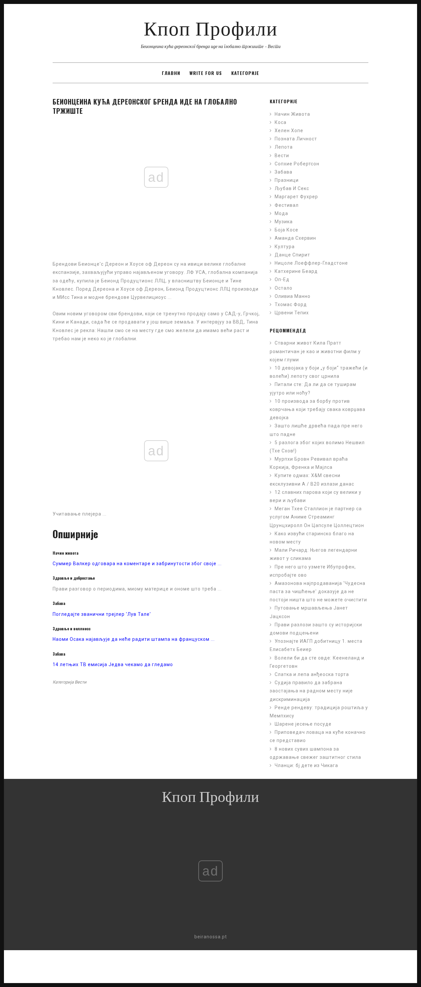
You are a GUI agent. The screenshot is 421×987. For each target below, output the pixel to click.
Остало (283, 288)
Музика (284, 221)
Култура (285, 246)
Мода (281, 213)
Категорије (245, 72)
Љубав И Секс (292, 188)
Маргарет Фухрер (296, 196)
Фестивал (287, 205)
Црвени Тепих (292, 312)
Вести (81, 682)
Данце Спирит (292, 254)
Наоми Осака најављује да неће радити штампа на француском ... (134, 639)
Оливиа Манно (292, 296)
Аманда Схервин (295, 238)
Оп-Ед (282, 279)
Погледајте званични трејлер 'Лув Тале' (102, 614)
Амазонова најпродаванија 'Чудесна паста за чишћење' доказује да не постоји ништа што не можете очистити (318, 591)
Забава (283, 172)
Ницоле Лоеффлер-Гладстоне (311, 263)
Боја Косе (286, 229)
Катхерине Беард (296, 271)
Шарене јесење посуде (303, 724)
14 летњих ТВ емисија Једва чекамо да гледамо (113, 664)
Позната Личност (296, 138)
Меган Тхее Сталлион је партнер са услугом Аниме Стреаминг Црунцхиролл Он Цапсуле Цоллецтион (317, 517)
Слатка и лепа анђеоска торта (312, 674)
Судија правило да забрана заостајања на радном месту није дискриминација (311, 691)
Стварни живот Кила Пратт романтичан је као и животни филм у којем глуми (315, 351)
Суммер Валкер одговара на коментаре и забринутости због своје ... (137, 563)
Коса (280, 122)
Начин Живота (292, 114)
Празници (287, 180)
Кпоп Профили (211, 31)
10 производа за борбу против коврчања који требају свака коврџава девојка (317, 409)
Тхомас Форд (291, 304)
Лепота (284, 147)
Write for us (205, 72)
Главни (171, 72)
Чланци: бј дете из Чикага (306, 765)
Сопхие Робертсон (297, 163)
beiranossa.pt (210, 936)
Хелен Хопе (289, 130)
